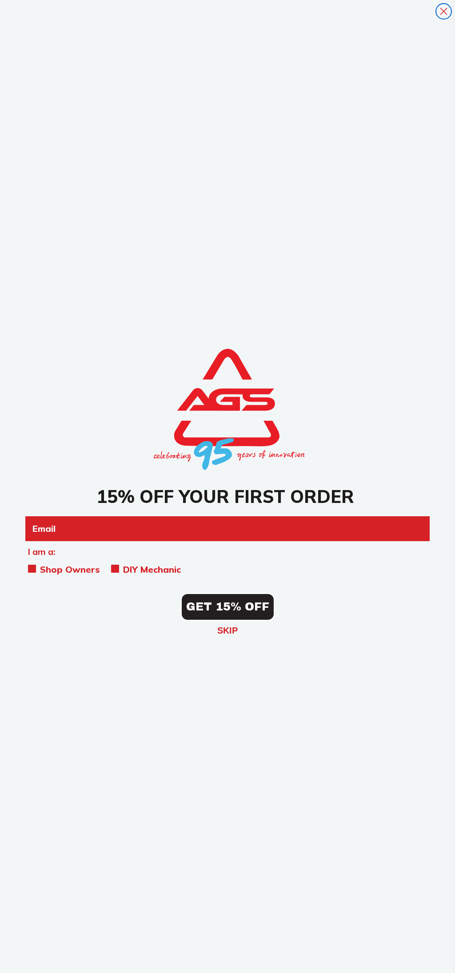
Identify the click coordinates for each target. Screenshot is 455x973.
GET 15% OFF (227, 607)
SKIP (227, 630)
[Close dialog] (443, 11)
